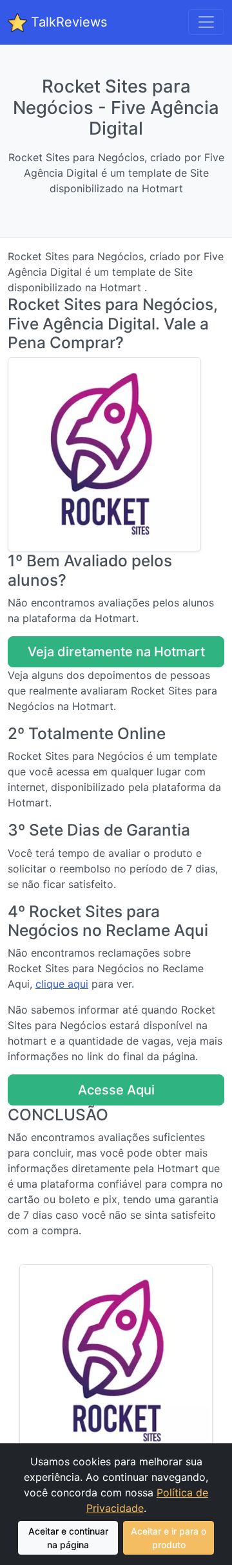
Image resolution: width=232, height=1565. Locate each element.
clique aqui (61, 983)
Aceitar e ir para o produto (168, 1538)
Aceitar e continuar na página (68, 1538)
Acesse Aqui (116, 1090)
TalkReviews (67, 22)
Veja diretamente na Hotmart (116, 652)
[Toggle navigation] (206, 22)
